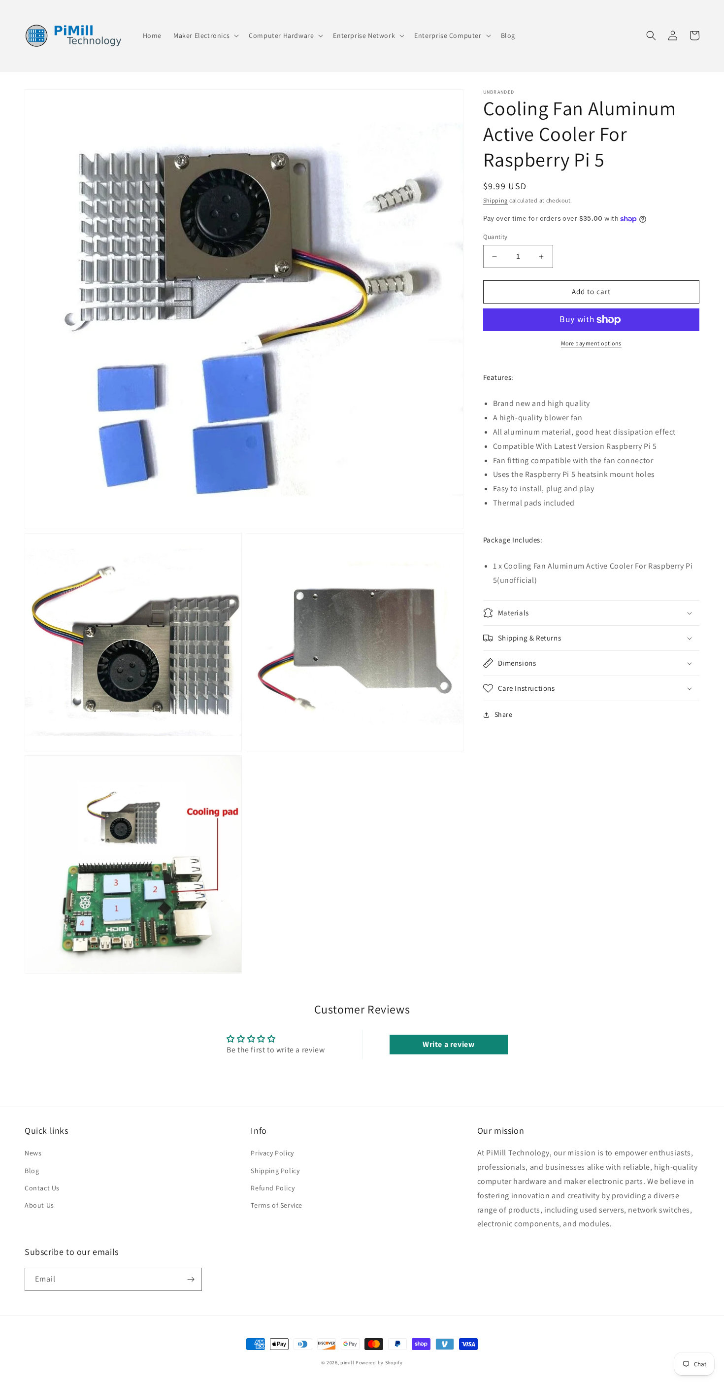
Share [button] (503, 714)
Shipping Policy (275, 1170)
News (33, 1153)
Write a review (448, 1044)
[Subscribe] (190, 1279)
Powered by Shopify (379, 1362)
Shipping (495, 200)
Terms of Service (276, 1205)
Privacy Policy (272, 1153)
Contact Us (42, 1187)
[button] (205, 35)
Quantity (495, 237)
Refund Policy (273, 1187)
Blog (32, 1170)
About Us (39, 1205)
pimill (347, 1362)
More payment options (591, 343)
